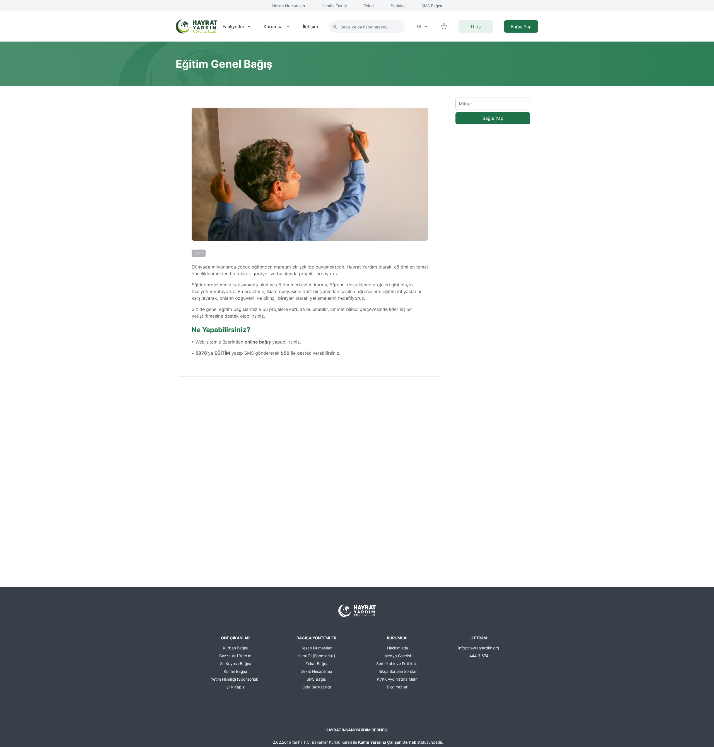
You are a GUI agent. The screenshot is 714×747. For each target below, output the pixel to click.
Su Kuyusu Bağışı (235, 663)
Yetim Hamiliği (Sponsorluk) (235, 679)
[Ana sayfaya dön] (196, 26)
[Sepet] (444, 26)
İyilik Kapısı (235, 687)
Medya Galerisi (397, 655)
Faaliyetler (233, 26)
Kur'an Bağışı (235, 671)
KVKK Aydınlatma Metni (397, 679)
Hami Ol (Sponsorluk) (316, 655)
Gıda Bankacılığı (316, 687)
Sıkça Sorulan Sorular (397, 671)
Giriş (476, 26)
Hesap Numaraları (288, 5)
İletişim (310, 26)
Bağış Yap (521, 26)
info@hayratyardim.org (478, 648)
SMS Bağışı (431, 5)
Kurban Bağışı (235, 648)
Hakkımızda (397, 648)
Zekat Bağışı (316, 663)
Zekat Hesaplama (316, 671)
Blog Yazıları (397, 687)
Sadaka (398, 5)
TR (418, 26)
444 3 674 (478, 655)
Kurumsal (274, 26)
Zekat (368, 5)
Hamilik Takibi (334, 5)
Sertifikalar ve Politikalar (397, 663)
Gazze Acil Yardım (235, 655)
